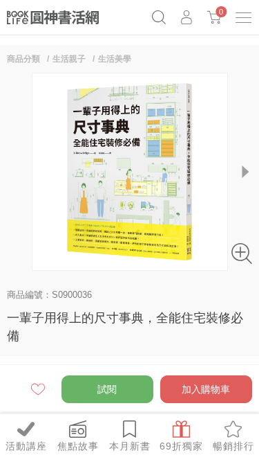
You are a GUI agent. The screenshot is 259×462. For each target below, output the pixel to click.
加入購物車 (206, 389)
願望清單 (39, 389)
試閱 (107, 389)
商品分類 (23, 59)
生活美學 (114, 59)
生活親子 (69, 59)
